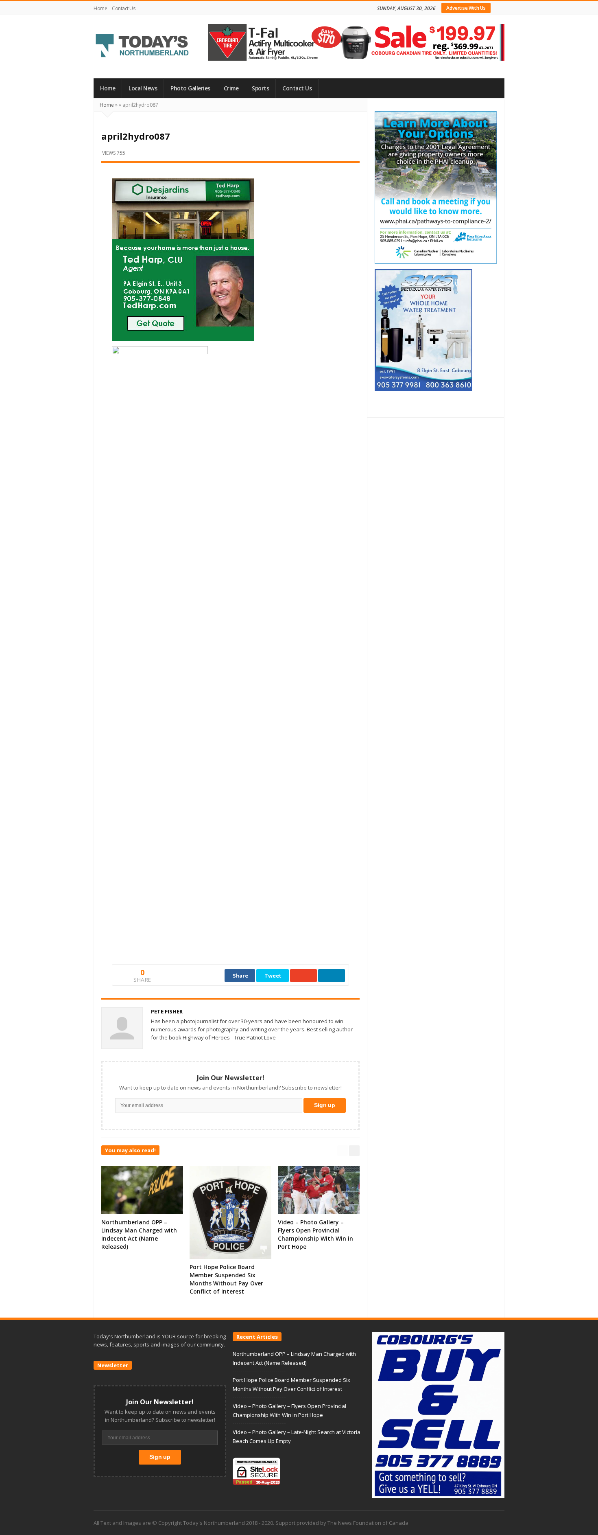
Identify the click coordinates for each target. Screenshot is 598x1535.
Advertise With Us (466, 7)
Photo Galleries (190, 88)
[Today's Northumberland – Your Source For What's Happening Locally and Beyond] (142, 46)
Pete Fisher (167, 1011)
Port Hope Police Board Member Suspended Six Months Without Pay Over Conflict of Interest (226, 1279)
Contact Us (123, 8)
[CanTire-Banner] (356, 41)
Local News (143, 88)
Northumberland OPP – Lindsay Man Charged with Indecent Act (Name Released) (139, 1234)
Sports (260, 88)
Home (100, 8)
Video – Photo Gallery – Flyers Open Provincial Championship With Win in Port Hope (315, 1234)
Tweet (273, 975)
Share (240, 975)
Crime (231, 88)
